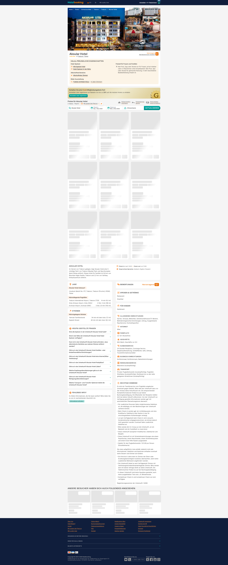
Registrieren (153, 2)
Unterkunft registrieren (144, 521)
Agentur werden (119, 531)
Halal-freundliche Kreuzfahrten (147, 526)
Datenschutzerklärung (97, 526)
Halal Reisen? (71, 523)
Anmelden (142, 2)
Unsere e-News (119, 526)
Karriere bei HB (142, 523)
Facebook (151, 559)
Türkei (77, 9)
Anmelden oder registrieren (78, 95)
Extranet (140, 528)
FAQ (92, 528)
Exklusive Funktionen (144, 531)
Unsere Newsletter (120, 523)
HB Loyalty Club (104, 2)
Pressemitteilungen (120, 528)
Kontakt (93, 531)
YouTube (155, 559)
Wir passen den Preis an (75, 528)
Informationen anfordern (77, 401)
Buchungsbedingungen (98, 523)
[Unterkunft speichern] (71, 47)
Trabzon (96, 9)
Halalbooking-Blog (120, 521)
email (125, 559)
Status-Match (95, 521)
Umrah (70, 526)
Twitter (147, 559)
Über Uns (70, 521)
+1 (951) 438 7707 (138, 559)
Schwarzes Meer (86, 9)
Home (71, 9)
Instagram (158, 559)
